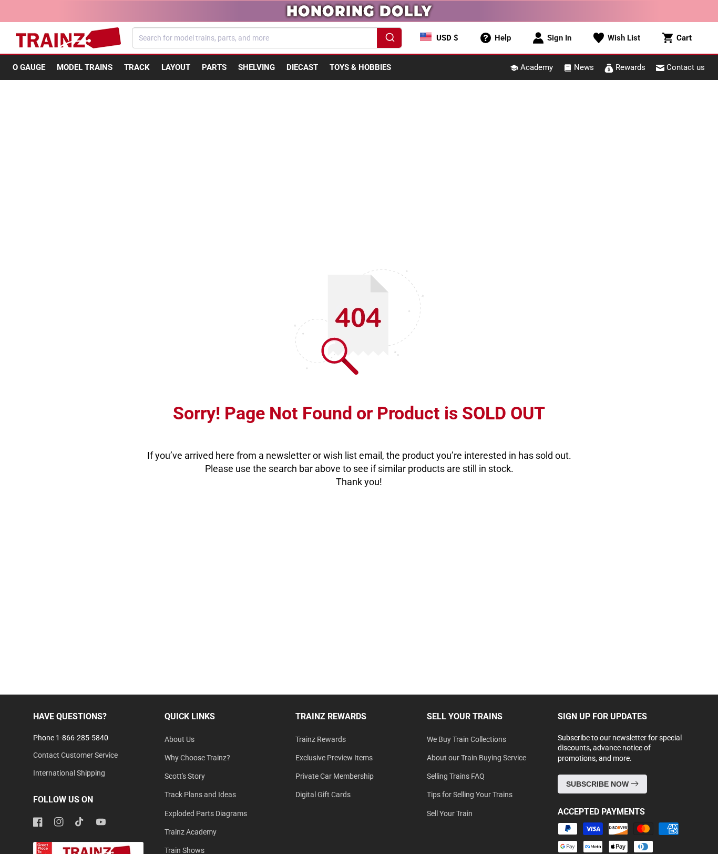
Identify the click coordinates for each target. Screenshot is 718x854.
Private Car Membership (334, 776)
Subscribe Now (598, 784)
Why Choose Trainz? (197, 757)
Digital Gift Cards (323, 794)
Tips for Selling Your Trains (469, 794)
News (583, 67)
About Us (179, 739)
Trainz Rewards (320, 739)
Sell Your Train (450, 813)
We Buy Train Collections (466, 739)
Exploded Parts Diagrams (206, 813)
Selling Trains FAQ (456, 776)
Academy (535, 67)
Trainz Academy (191, 832)
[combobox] (267, 37)
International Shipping (69, 773)
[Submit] (389, 39)
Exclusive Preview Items (334, 757)
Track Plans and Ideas (200, 794)
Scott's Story (185, 776)
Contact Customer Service (75, 755)
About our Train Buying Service (476, 757)
